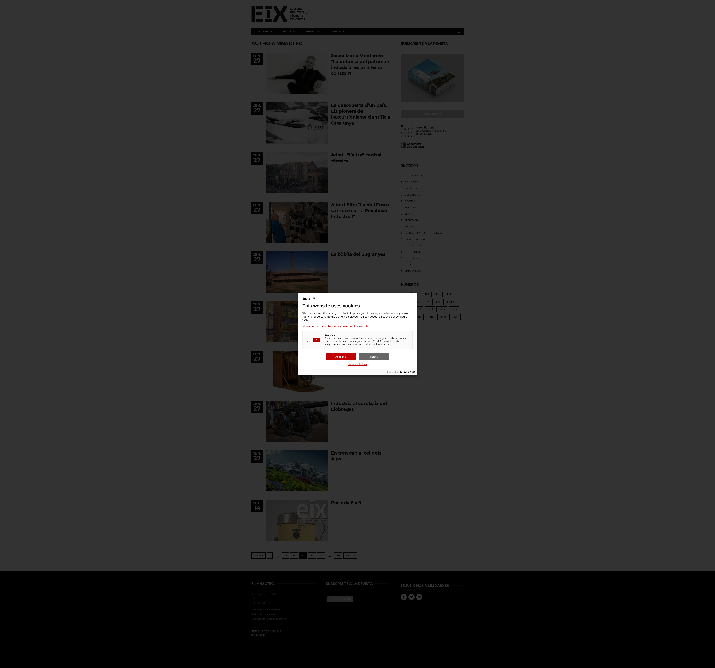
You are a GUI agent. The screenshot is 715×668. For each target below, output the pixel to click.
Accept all (341, 356)
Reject (374, 356)
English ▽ (309, 298)
